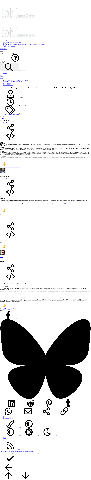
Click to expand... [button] (5, 286)
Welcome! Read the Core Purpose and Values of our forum (12, 81)
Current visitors (12, 46)
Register (1, 78)
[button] (15, 61)
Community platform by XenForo (11, 451)
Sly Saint (24, 97)
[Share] (10, 131)
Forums (4, 39)
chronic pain (7, 114)
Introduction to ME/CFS (7, 44)
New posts (4, 40)
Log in (1, 76)
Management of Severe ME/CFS (39, 44)
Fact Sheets (4, 43)
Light (38, 435)
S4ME (19, 427)
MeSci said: (4, 282)
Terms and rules (5, 438)
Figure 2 (66, 203)
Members (4, 45)
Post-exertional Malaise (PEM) (16, 44)
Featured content (5, 42)
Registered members (6, 46)
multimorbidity (12, 114)
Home (4, 441)
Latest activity (18, 42)
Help (3, 440)
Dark (56, 435)
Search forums (8, 40)
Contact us (4, 437)
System (19, 435)
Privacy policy (5, 439)
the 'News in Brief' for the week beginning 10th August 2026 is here (16, 80)
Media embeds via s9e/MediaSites (27, 451)
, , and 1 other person (12, 167)
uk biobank (17, 114)
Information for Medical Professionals (27, 44)
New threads (10, 42)
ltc (9, 114)
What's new (4, 41)
